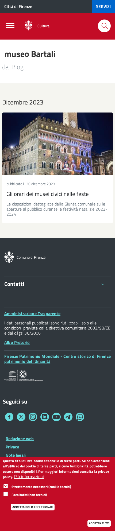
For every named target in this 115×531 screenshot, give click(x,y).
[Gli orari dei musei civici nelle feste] (57, 144)
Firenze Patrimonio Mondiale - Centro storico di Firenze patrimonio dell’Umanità (57, 359)
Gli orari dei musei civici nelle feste (47, 193)
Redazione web (20, 438)
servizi (103, 6)
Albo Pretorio (17, 342)
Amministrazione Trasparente (32, 313)
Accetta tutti (99, 523)
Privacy (12, 447)
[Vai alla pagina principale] (28, 26)
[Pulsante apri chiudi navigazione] (10, 27)
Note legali (16, 455)
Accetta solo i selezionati (32, 507)
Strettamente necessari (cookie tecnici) (41, 486)
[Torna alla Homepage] (9, 257)
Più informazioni (29, 476)
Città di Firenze (18, 6)
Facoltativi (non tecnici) (29, 494)
